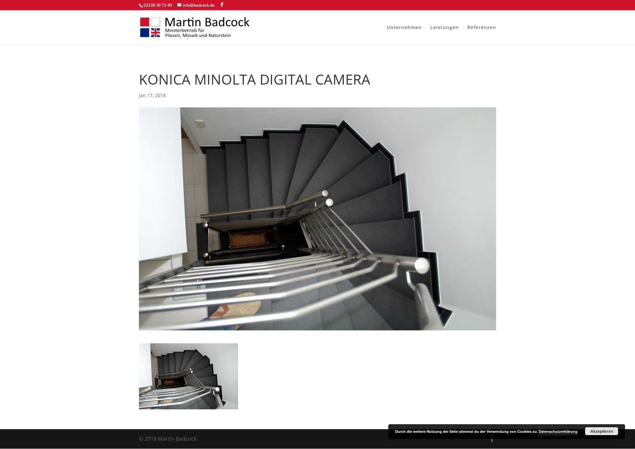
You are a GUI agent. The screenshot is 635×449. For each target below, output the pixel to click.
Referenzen (481, 27)
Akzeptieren (601, 431)
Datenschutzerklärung (558, 431)
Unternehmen (404, 27)
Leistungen (444, 27)
